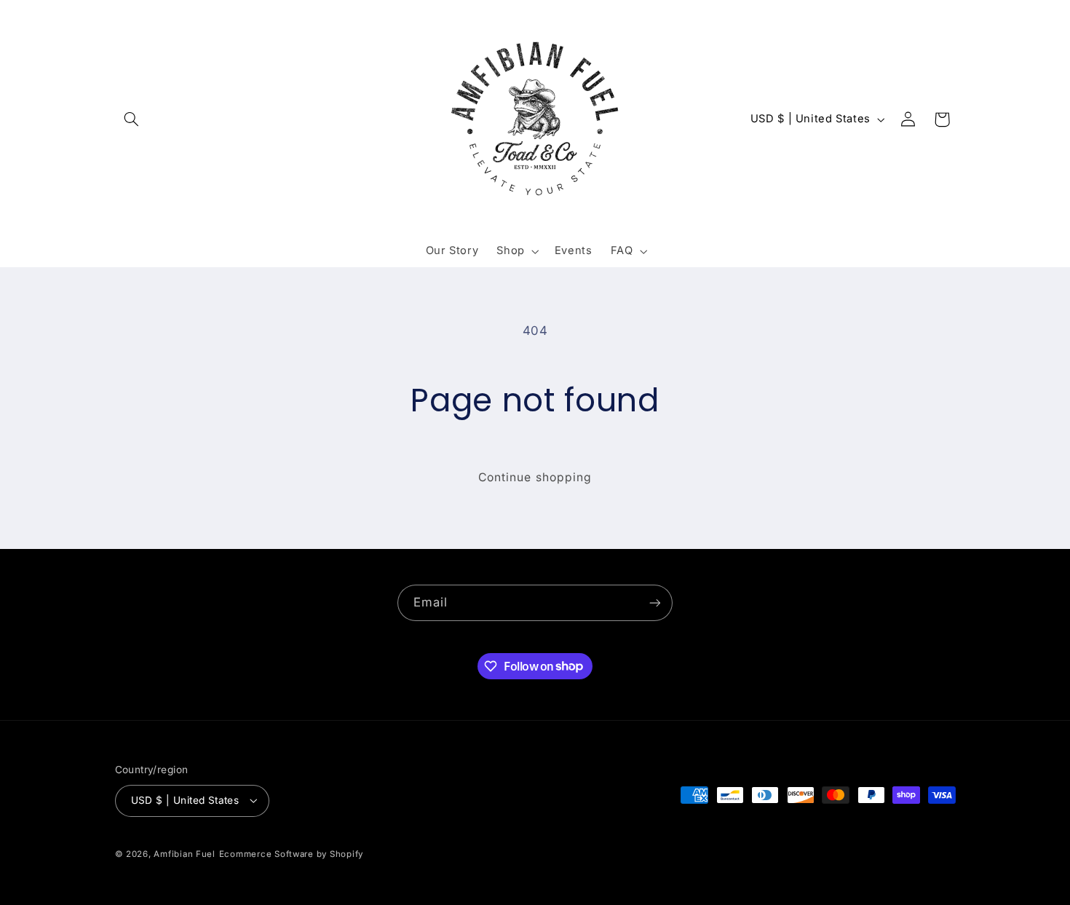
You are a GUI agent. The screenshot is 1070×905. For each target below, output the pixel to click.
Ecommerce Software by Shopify (291, 854)
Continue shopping (535, 477)
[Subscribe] (655, 602)
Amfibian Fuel (184, 854)
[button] (131, 119)
